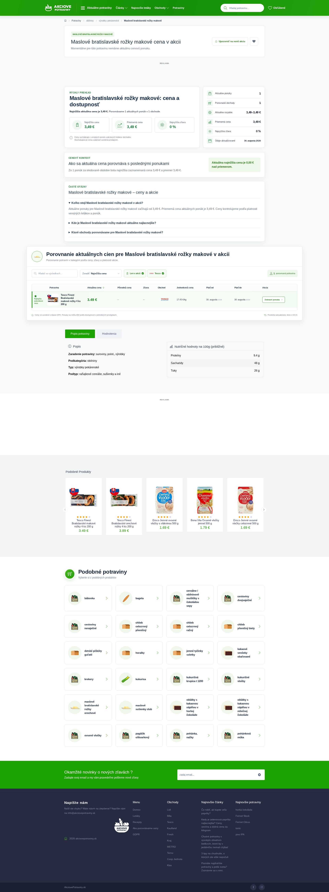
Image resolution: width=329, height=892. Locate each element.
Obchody (160, 7)
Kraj (169, 840)
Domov (137, 809)
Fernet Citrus (243, 822)
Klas (169, 865)
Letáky (136, 816)
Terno (170, 853)
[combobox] (246, 8)
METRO (171, 846)
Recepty (137, 822)
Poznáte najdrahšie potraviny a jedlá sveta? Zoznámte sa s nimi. (214, 867)
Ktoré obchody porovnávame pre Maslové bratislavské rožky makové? (117, 232)
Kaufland (172, 828)
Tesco (170, 822)
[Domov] (65, 20)
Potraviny (178, 7)
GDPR (136, 834)
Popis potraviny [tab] (80, 333)
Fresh (170, 834)
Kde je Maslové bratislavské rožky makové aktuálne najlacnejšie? (113, 222)
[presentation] (65, 509)
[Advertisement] (164, 73)
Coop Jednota (174, 859)
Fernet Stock (242, 816)
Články (120, 7)
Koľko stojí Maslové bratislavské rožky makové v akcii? (107, 202)
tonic (238, 828)
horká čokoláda (244, 809)
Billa (169, 816)
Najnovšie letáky (141, 7)
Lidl (169, 809)
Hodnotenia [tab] (109, 333)
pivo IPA (240, 834)
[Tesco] (164, 299)
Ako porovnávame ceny (145, 828)
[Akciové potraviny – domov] (60, 8)
